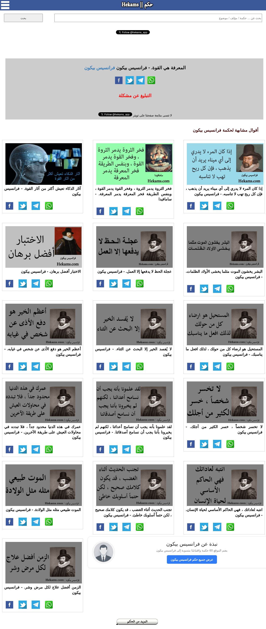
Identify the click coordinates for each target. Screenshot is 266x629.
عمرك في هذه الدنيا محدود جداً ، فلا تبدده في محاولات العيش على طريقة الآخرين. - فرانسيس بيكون (42, 432)
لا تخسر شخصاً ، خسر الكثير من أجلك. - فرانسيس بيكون (224, 429)
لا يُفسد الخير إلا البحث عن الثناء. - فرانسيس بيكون (133, 351)
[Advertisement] (133, 45)
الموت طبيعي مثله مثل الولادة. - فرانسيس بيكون (43, 509)
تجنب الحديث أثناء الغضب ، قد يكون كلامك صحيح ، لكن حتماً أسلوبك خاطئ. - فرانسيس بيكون (133, 512)
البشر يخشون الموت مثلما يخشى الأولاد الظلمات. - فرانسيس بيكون (224, 274)
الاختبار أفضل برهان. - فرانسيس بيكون (51, 271)
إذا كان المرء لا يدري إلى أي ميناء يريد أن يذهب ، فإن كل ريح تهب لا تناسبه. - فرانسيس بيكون (224, 191)
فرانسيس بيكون (99, 67)
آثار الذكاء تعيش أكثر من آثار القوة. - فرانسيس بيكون (42, 191)
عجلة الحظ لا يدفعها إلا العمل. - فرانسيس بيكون (134, 271)
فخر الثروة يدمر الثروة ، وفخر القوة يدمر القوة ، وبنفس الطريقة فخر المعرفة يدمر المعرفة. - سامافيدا (133, 194)
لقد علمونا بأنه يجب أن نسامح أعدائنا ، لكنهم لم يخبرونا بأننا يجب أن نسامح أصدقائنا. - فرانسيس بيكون (133, 432)
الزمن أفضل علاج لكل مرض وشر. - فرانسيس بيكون (42, 589)
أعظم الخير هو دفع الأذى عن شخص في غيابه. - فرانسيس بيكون (42, 351)
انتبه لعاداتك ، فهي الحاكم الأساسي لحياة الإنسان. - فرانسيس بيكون (224, 512)
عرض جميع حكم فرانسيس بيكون (192, 559)
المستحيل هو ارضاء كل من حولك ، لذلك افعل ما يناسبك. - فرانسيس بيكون (224, 351)
